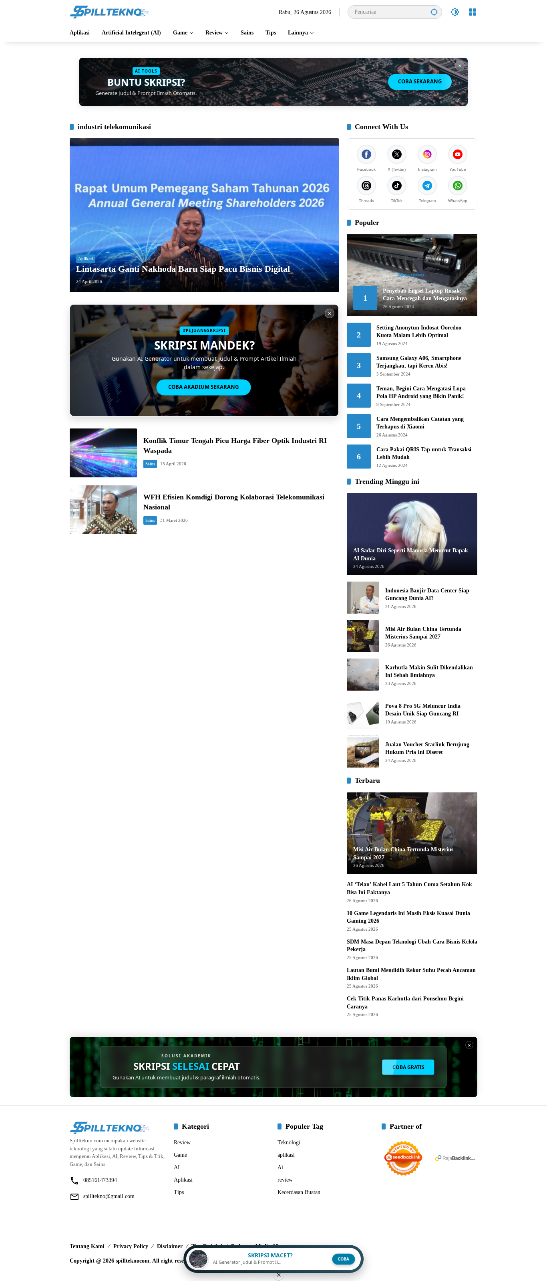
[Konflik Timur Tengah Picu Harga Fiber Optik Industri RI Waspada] (103, 452)
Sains (150, 463)
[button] (434, 11)
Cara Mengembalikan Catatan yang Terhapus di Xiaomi (420, 423)
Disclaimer (170, 1246)
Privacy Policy (130, 1246)
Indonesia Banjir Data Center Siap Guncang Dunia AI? (427, 595)
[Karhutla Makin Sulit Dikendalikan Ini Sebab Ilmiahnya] (363, 675)
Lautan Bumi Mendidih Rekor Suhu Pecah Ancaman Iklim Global (411, 974)
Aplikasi (85, 258)
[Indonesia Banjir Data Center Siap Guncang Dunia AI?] (363, 598)
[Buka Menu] (472, 12)
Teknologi (289, 1143)
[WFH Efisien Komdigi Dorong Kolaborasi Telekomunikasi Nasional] (103, 509)
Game (180, 1155)
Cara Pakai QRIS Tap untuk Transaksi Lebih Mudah (423, 454)
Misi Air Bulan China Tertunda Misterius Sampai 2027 (423, 633)
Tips (179, 1192)
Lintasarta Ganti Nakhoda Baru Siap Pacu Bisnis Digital (183, 269)
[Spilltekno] (110, 11)
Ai (280, 1167)
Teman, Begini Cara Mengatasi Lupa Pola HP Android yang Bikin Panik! (421, 393)
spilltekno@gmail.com (109, 1196)
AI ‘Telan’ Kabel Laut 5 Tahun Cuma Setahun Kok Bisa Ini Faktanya (409, 888)
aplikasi (286, 1155)
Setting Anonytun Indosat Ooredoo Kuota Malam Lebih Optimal (418, 332)
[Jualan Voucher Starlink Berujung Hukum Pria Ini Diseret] (363, 751)
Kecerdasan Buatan (299, 1192)
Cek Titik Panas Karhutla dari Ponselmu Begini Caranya (405, 1003)
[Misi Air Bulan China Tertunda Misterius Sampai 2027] (363, 636)
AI (177, 1167)
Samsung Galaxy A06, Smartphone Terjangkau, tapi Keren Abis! (418, 362)
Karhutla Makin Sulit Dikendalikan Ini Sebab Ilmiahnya (429, 672)
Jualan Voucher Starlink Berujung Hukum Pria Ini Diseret (427, 749)
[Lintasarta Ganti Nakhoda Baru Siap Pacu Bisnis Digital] (204, 215)
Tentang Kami (87, 1246)
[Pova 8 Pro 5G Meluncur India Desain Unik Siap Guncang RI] (363, 713)
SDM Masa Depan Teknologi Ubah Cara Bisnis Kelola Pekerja (412, 946)
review (285, 1180)
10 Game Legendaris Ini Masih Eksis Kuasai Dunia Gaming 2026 (408, 917)
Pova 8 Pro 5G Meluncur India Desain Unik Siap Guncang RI (423, 710)
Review (182, 1143)
